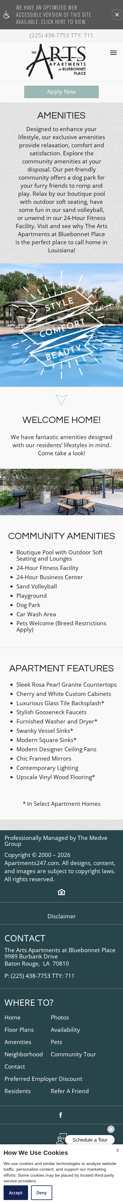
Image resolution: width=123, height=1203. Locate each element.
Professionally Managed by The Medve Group (55, 841)
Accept (16, 1193)
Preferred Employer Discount (43, 1079)
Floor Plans (19, 1030)
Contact (14, 1067)
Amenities (17, 1042)
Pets (56, 1042)
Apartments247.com (31, 863)
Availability (65, 1030)
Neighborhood (23, 1054)
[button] (117, 14)
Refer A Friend (70, 1091)
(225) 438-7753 (61, 35)
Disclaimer (61, 916)
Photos (60, 1017)
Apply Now (61, 91)
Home (12, 1017)
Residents (17, 1091)
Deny (41, 1193)
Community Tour (73, 1054)
